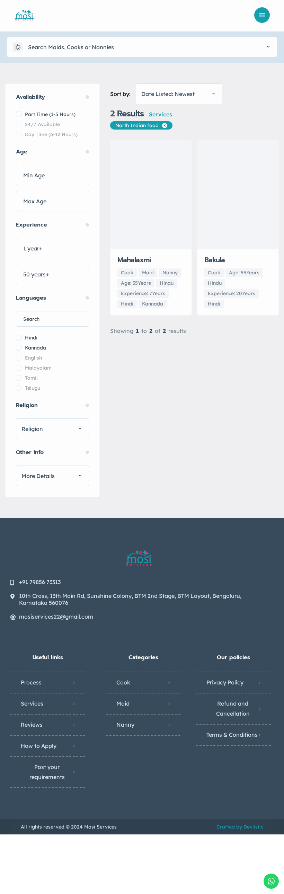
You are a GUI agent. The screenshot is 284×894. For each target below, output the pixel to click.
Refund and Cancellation (233, 708)
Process (31, 682)
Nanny (125, 724)
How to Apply (38, 745)
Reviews (32, 724)
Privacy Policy (224, 682)
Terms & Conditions (232, 734)
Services (32, 703)
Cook (123, 682)
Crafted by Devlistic (239, 827)
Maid (123, 703)
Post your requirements (47, 771)
